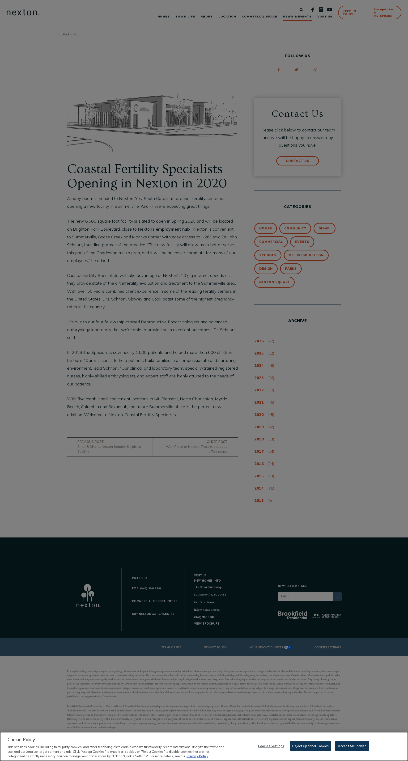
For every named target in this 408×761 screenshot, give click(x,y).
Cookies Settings (271, 746)
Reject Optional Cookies (310, 746)
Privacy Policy (197, 756)
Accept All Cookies (352, 746)
